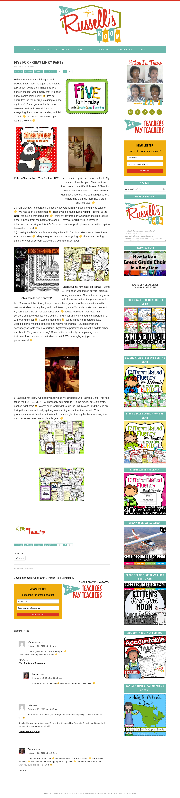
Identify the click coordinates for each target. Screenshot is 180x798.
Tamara (35, 674)
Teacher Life (28, 569)
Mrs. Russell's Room (90, 23)
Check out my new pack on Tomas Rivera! (86, 286)
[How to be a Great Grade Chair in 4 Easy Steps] (145, 275)
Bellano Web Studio (125, 794)
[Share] (55, 71)
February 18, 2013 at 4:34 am (42, 646)
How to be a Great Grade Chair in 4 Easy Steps (144, 286)
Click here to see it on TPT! (36, 298)
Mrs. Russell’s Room (55, 794)
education (37, 516)
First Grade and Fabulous (32, 663)
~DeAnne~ (33, 642)
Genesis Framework (100, 794)
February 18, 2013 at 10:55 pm (43, 709)
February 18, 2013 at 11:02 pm (42, 753)
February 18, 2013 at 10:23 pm (47, 678)
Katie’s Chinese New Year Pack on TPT (36, 178)
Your (17, 516)
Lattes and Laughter (29, 731)
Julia (30, 705)
